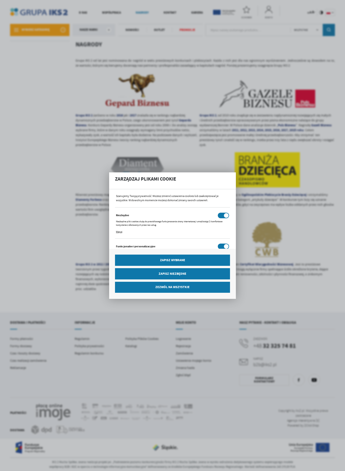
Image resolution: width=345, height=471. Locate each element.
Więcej (119, 231)
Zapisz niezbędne (172, 273)
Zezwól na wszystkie (172, 287)
